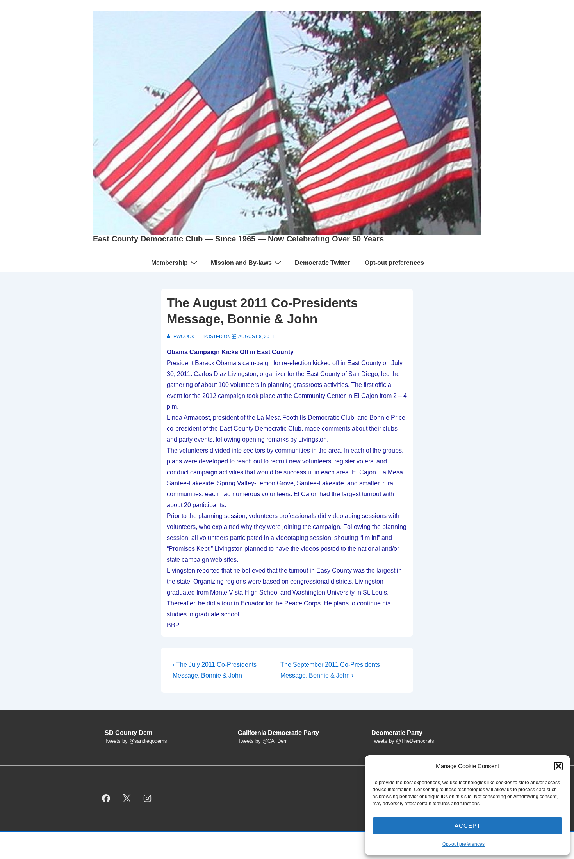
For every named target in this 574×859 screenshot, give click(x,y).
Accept (468, 825)
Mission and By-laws (241, 262)
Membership (169, 262)
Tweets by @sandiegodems (136, 741)
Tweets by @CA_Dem (263, 741)
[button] (558, 766)
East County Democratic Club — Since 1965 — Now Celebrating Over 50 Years (238, 238)
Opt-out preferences (463, 844)
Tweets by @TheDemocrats (402, 741)
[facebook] (106, 798)
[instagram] (147, 798)
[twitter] (126, 798)
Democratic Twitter (322, 262)
